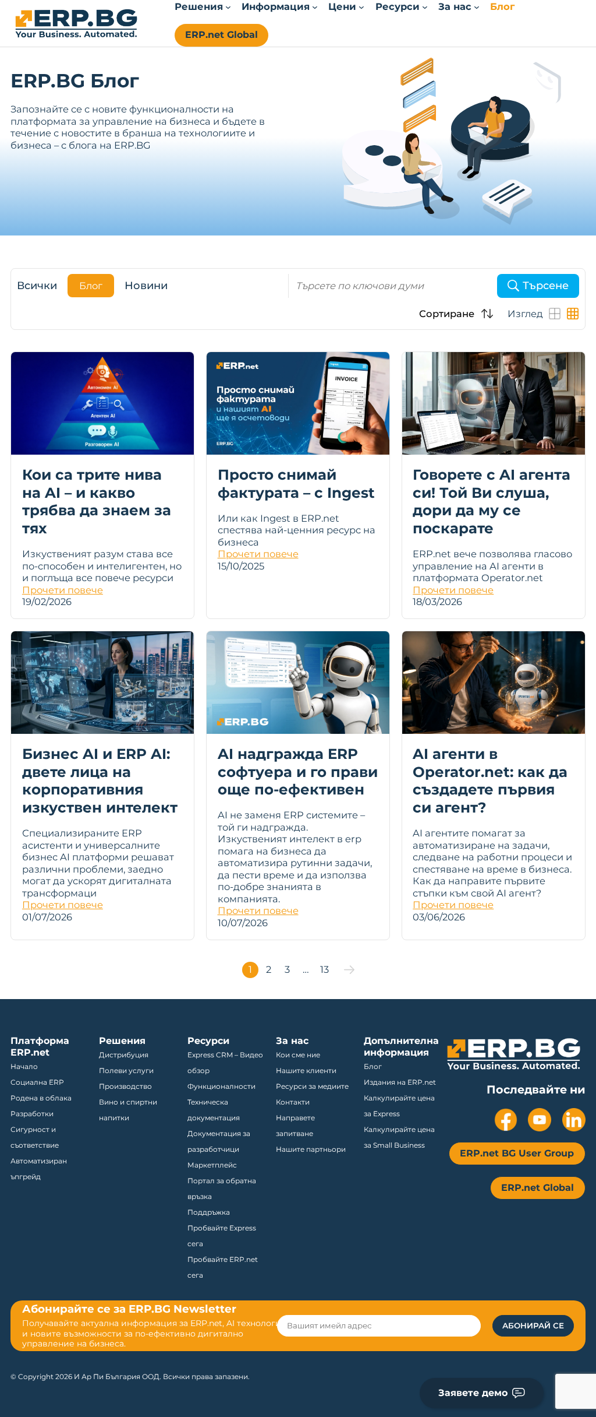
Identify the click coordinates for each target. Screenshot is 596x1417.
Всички (37, 285)
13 (324, 969)
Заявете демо (473, 1392)
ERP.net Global (221, 34)
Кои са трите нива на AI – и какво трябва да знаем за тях (96, 501)
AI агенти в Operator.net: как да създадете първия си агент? (490, 780)
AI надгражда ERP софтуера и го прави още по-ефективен (298, 771)
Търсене (546, 285)
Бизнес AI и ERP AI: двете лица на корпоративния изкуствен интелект (100, 780)
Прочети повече (62, 590)
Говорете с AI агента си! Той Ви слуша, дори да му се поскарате (491, 501)
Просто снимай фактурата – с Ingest (296, 483)
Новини (146, 285)
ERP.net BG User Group (517, 1153)
